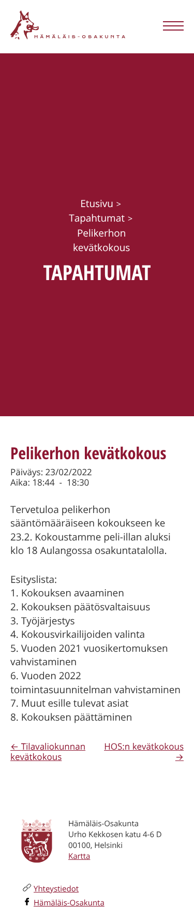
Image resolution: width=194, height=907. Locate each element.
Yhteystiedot (56, 889)
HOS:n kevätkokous (144, 746)
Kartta (79, 856)
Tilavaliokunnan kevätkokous (47, 751)
